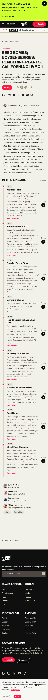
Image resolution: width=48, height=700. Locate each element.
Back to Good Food (12, 41)
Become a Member (32, 618)
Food (4, 597)
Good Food (6, 48)
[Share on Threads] (18, 95)
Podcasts (28, 597)
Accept (17, 696)
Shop (27, 629)
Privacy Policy (16, 690)
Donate (41, 24)
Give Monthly (23, 660)
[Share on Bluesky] (23, 95)
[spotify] (25, 88)
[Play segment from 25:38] (3, 317)
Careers (5, 622)
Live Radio (29, 589)
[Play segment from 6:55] (3, 224)
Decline (5, 696)
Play (8, 87)
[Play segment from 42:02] (3, 385)
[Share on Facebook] (14, 95)
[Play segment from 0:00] (3, 187)
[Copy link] (9, 95)
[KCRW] (6, 560)
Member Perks (30, 633)
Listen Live (11, 24)
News (4, 589)
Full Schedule (30, 601)
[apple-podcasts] (21, 88)
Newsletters (6, 629)
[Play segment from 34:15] (3, 351)
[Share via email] (32, 95)
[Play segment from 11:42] (3, 260)
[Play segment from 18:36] (3, 297)
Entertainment (7, 593)
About (4, 618)
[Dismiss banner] (44, 3)
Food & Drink (18, 512)
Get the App (9, 16)
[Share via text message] (27, 95)
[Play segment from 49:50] (3, 410)
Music (27, 593)
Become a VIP (30, 622)
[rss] (17, 88)
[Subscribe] (43, 573)
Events (4, 604)
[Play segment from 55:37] (3, 444)
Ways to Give (30, 625)
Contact (5, 633)
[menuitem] (31, 87)
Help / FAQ (6, 625)
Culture (7, 512)
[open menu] (3, 24)
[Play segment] (43, 205)
